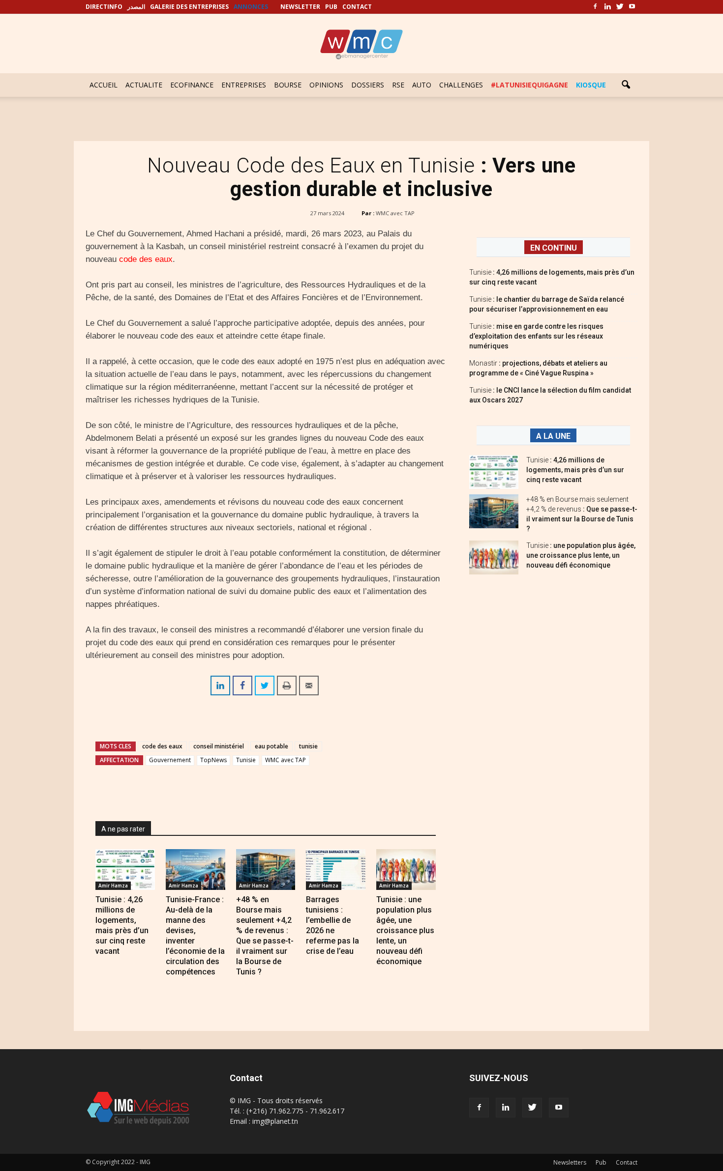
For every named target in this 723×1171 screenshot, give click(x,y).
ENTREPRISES (243, 84)
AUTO (421, 84)
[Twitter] (619, 7)
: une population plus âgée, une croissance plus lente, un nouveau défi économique (580, 555)
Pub (601, 1162)
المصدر (136, 6)
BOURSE (287, 84)
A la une (553, 436)
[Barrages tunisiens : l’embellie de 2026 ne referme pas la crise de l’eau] (335, 869)
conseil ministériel (218, 746)
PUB (331, 6)
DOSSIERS (367, 84)
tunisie (308, 746)
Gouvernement (170, 760)
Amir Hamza (113, 885)
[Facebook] (595, 7)
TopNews (213, 760)
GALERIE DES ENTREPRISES (189, 6)
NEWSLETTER (300, 6)
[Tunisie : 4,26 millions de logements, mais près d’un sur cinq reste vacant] (125, 869)
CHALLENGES (461, 84)
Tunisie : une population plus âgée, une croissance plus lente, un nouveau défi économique (405, 930)
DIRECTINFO (104, 6)
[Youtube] (632, 7)
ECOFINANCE (191, 84)
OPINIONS (326, 84)
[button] (625, 85)
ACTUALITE (143, 84)
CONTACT (357, 6)
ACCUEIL (104, 84)
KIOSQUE (591, 84)
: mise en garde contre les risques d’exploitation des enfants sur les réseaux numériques (536, 336)
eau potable (271, 746)
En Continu (553, 248)
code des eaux (146, 259)
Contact (626, 1162)
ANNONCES (251, 6)
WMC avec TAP (395, 213)
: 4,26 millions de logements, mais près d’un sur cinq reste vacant (575, 470)
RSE (398, 84)
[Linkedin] (607, 7)
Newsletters (569, 1162)
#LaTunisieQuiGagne (529, 84)
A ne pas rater (123, 829)
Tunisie (246, 760)
